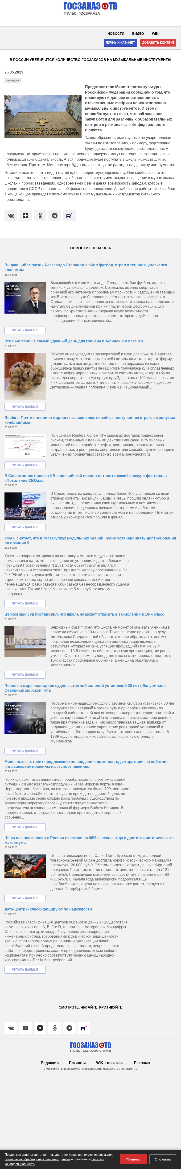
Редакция (50, 1063)
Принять (133, 1159)
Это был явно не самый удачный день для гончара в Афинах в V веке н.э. (74, 341)
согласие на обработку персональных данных (37, 1159)
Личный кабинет (120, 42)
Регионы (77, 1063)
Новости (115, 33)
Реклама (142, 1063)
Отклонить (163, 1159)
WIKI (155, 33)
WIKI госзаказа (109, 1063)
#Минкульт (13, 80)
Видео (138, 33)
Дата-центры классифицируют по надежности (48, 909)
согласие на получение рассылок (88, 1154)
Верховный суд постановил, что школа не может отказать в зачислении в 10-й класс (84, 614)
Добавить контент (158, 42)
